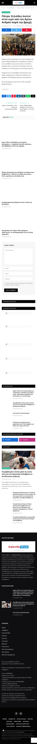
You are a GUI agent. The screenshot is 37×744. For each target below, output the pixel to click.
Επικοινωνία (5, 646)
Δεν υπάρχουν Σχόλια (19, 25)
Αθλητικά (4, 644)
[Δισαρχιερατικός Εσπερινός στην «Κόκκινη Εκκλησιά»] (18, 190)
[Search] (34, 3)
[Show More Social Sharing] (33, 30)
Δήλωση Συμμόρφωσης (8, 654)
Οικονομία (5, 641)
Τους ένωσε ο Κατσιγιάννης (21, 413)
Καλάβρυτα (5, 630)
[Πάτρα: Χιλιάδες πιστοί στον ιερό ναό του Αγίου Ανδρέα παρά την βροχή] (18, 44)
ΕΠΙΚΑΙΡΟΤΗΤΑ (6, 468)
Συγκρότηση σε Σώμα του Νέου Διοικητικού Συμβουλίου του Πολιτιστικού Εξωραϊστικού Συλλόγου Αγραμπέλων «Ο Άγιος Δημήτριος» (23, 507)
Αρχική (4, 627)
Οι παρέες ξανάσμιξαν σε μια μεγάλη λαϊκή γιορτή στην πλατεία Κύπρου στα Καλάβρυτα (24, 518)
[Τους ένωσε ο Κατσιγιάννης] (6, 415)
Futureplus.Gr (20, 732)
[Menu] (3, 3)
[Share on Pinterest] (27, 30)
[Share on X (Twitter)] (16, 30)
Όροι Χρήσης (5, 652)
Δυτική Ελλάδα (6, 12)
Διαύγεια (4, 635)
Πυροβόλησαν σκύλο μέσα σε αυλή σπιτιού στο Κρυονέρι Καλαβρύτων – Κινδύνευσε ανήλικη (24, 404)
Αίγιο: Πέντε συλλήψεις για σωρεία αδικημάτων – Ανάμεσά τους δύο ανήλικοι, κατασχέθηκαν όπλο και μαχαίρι (17, 144)
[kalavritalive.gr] (18, 3)
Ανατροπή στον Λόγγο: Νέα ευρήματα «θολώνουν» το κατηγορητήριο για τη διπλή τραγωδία (17, 232)
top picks (5, 89)
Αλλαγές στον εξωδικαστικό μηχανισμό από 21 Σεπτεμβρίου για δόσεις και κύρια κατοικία (23, 424)
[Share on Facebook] (6, 30)
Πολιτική (4, 638)
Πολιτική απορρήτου (8, 649)
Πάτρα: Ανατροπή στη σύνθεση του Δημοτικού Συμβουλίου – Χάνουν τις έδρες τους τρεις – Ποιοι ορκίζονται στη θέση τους (18, 174)
